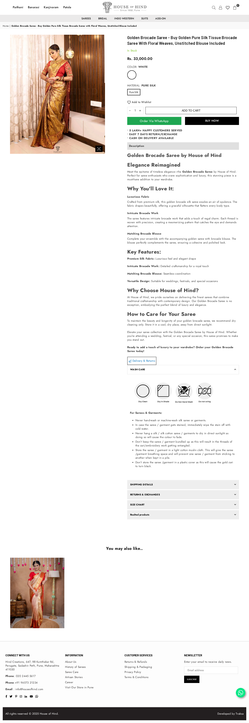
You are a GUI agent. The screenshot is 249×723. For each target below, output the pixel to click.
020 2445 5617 (26, 676)
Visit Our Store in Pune (79, 687)
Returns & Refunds (135, 662)
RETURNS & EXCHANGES (145, 494)
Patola (67, 7)
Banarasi (34, 7)
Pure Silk (133, 92)
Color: (137, 67)
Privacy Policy (132, 672)
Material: (141, 85)
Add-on (160, 18)
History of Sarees (75, 667)
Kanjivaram (51, 7)
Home (6, 26)
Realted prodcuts (139, 514)
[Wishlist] (228, 7)
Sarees (86, 18)
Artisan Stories (74, 677)
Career (69, 682)
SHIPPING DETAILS (141, 484)
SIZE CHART (137, 504)
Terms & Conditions (136, 677)
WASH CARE (137, 369)
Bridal (102, 18)
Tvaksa (240, 714)
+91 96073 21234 (26, 683)
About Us (70, 662)
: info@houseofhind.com (28, 689)
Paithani (18, 7)
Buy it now (212, 121)
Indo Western (124, 18)
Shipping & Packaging (138, 667)
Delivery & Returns (143, 361)
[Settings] (220, 7)
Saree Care (72, 672)
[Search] (213, 7)
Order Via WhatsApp (154, 121)
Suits (144, 18)
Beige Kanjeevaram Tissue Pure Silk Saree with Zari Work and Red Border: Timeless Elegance (36, 588)
